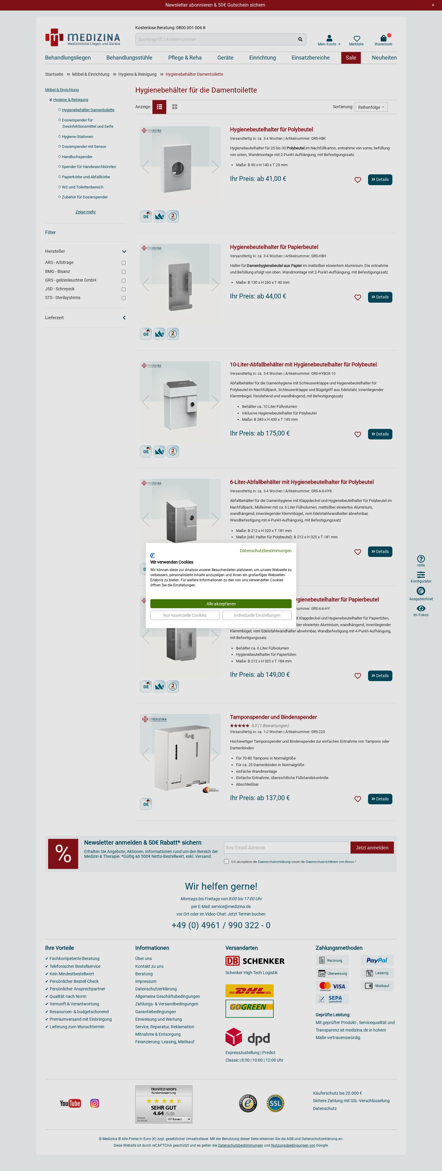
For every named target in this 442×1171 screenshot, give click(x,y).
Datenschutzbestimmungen (266, 550)
